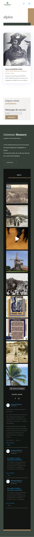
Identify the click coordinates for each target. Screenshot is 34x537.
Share (9, 444)
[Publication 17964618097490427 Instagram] (17, 307)
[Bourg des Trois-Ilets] (17, 216)
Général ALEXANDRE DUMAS (13, 69)
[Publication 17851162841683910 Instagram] (17, 261)
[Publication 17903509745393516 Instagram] (17, 284)
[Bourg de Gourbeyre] (17, 193)
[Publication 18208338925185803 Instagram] (17, 352)
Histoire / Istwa (9, 73)
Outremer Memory (16, 404)
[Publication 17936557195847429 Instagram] (17, 329)
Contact (10, 162)
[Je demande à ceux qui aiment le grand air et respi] (17, 375)
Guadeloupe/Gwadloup (19, 71)
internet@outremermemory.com (19, 177)
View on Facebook (10, 442)
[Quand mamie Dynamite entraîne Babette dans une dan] (17, 239)
